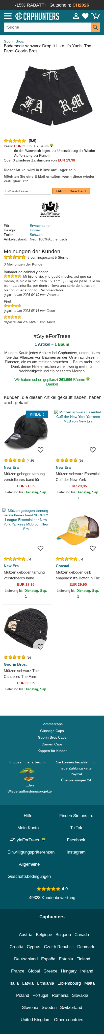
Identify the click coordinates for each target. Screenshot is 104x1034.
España (48, 959)
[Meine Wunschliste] (85, 16)
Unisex (35, 230)
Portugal (40, 995)
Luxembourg (69, 983)
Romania (60, 995)
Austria (25, 934)
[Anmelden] (76, 16)
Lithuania (45, 983)
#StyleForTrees (26, 840)
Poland (22, 995)
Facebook (76, 840)
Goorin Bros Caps (52, 737)
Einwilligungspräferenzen (31, 852)
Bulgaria (63, 934)
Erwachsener (40, 226)
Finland (83, 959)
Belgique (44, 934)
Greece (50, 971)
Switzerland (71, 1007)
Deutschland (26, 959)
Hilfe (28, 815)
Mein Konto (28, 827)
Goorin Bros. (14, 41)
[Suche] (95, 27)
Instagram (76, 852)
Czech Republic (59, 946)
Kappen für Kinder (52, 751)
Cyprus (33, 946)
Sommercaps (52, 724)
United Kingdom (35, 1019)
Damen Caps (52, 744)
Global (34, 971)
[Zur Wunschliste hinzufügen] (40, 449)
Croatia (16, 946)
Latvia (28, 983)
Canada (81, 934)
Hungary (69, 971)
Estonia (66, 959)
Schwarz (36, 235)
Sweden (49, 1007)
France (17, 971)
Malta (89, 983)
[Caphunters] (30, 15)
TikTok (76, 827)
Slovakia (80, 995)
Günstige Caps (52, 731)
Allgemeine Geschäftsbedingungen (29, 870)
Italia (14, 983)
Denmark (85, 946)
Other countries (68, 1019)
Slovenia (30, 1007)
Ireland (86, 971)
